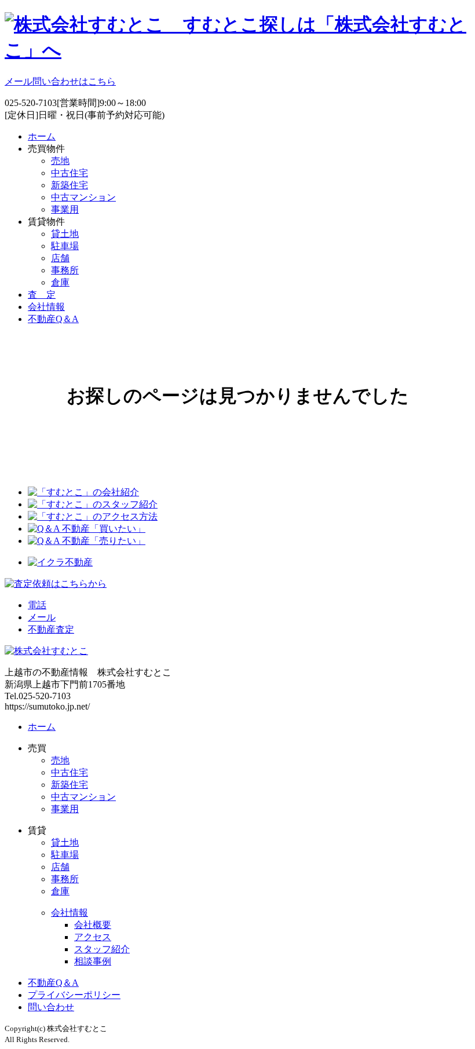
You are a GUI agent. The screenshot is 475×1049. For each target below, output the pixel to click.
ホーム (42, 136)
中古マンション (83, 197)
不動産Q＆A (53, 319)
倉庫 (60, 282)
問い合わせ (51, 1007)
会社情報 (46, 307)
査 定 (42, 294)
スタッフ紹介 (102, 949)
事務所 (65, 270)
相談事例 (92, 961)
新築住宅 (69, 185)
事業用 (65, 209)
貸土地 (65, 234)
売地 (60, 161)
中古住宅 (69, 173)
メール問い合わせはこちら (60, 81)
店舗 (60, 258)
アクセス (92, 937)
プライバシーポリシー (74, 995)
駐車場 (65, 246)
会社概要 (92, 925)
